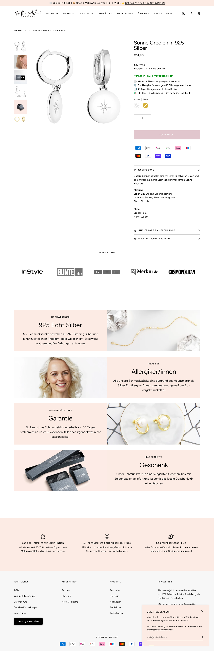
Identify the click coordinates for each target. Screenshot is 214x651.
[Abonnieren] (198, 637)
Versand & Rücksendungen (154, 239)
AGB (16, 590)
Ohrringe (114, 596)
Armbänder (116, 607)
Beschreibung (146, 170)
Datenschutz (20, 601)
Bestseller (115, 590)
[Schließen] (204, 610)
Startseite (20, 30)
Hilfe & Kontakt (70, 601)
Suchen (66, 590)
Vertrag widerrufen (28, 621)
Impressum (20, 613)
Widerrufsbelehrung (24, 596)
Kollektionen (116, 613)
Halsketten (115, 601)
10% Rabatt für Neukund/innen (145, 3)
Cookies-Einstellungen (25, 607)
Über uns (66, 596)
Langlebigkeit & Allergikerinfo (156, 230)
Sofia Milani (105, 637)
